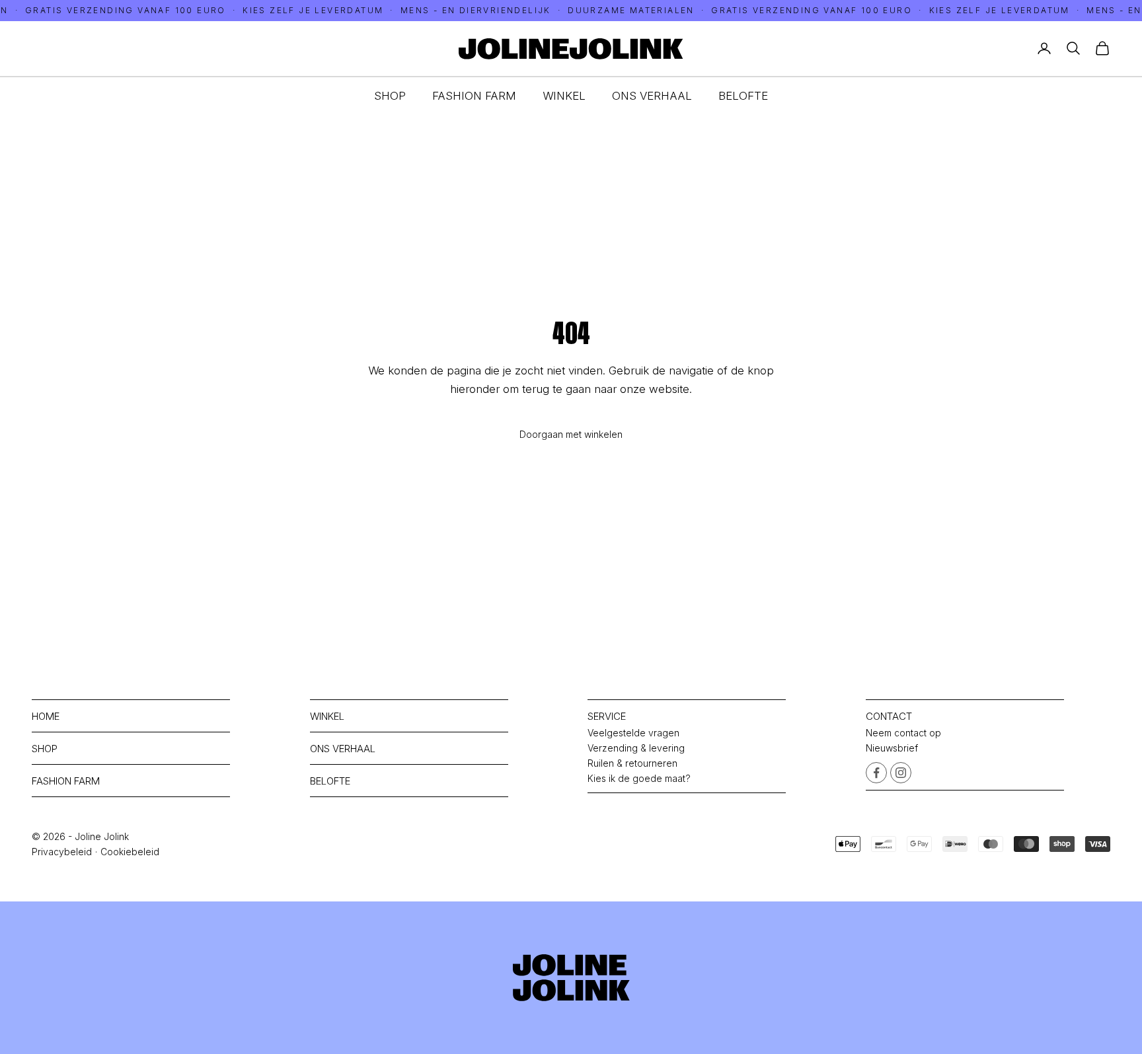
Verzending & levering (636, 748)
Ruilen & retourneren (632, 763)
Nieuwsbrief (892, 748)
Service (607, 716)
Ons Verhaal (652, 95)
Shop (390, 95)
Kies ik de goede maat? (639, 778)
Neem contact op (903, 732)
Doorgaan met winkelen (571, 434)
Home (45, 716)
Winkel (564, 95)
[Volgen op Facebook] (876, 772)
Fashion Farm (474, 95)
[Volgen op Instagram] (900, 772)
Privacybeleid (62, 851)
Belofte (743, 95)
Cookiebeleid (129, 851)
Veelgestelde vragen (633, 732)
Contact (889, 716)
